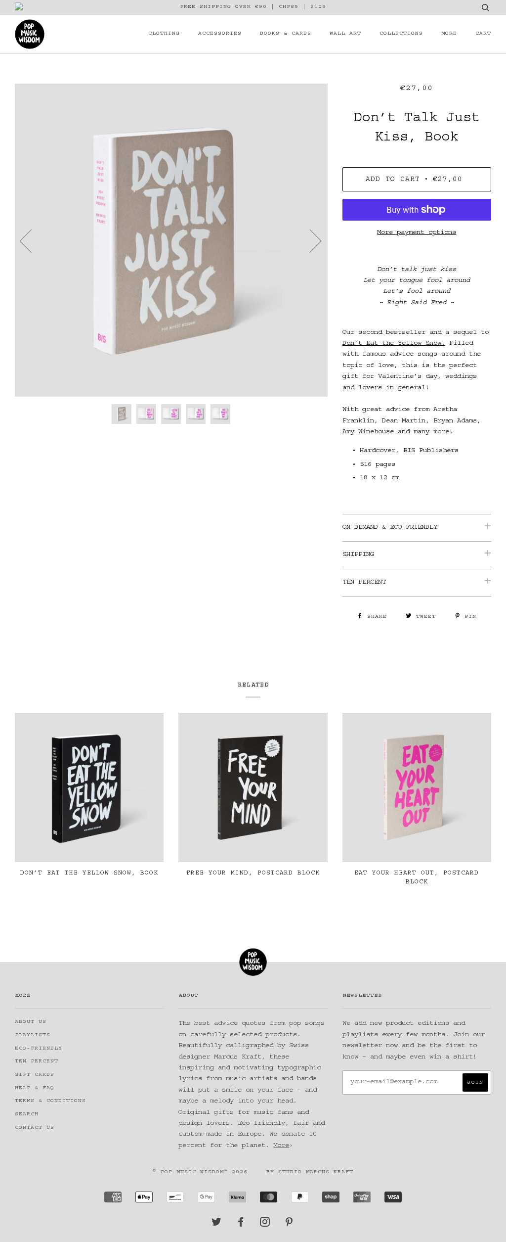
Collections (401, 34)
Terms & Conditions (50, 1101)
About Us (30, 1022)
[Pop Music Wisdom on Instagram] (265, 1225)
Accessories (220, 34)
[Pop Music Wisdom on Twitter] (216, 1225)
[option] (171, 240)
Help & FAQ (34, 1088)
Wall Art (345, 34)
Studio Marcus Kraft (315, 1172)
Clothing (164, 34)
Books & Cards (285, 34)
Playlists (32, 1035)
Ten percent (36, 1061)
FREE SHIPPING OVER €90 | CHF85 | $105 (253, 7)
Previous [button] (31, 240)
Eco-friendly (38, 1049)
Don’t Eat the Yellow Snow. (393, 343)
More (449, 34)
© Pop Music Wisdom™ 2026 (200, 1172)
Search (27, 1114)
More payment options (416, 233)
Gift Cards (34, 1075)
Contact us (34, 1128)
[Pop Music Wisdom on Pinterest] (289, 1225)
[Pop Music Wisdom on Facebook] (241, 1225)
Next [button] (310, 240)
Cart (483, 34)
